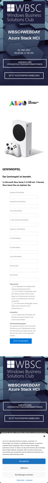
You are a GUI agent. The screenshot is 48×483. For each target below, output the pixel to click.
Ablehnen (24, 468)
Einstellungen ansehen (24, 475)
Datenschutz (20, 480)
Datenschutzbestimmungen (20, 289)
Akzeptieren (24, 461)
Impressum (29, 480)
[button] (44, 436)
